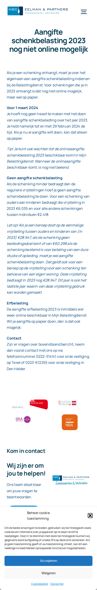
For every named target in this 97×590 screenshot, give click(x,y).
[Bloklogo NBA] (70, 416)
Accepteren (48, 561)
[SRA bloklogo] (23, 416)
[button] (90, 515)
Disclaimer (57, 584)
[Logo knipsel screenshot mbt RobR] (37, 6)
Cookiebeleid (39, 584)
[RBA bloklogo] (67, 401)
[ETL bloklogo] (39, 401)
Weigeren (48, 573)
